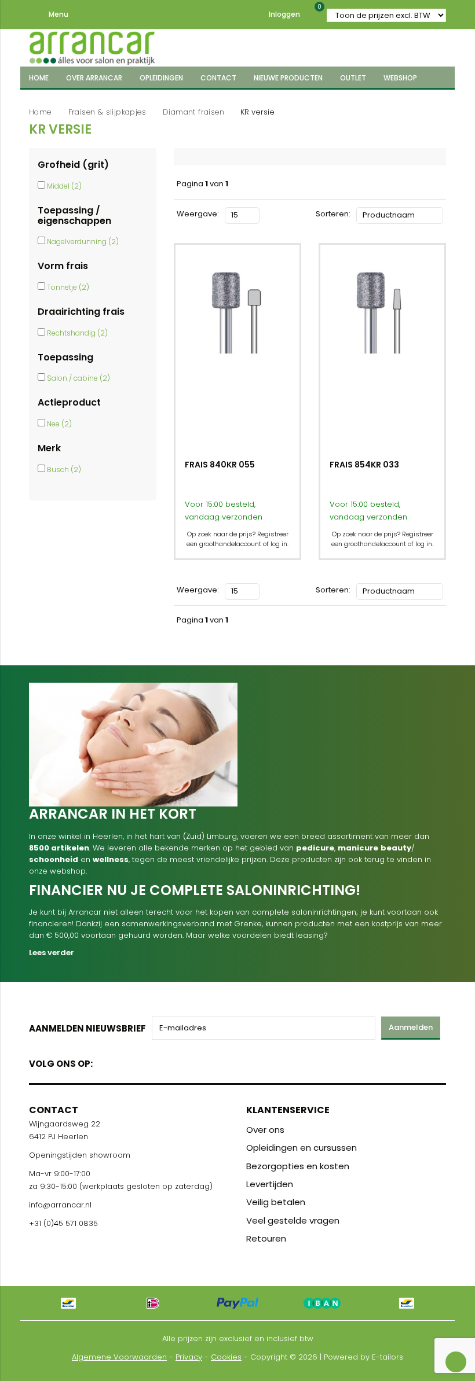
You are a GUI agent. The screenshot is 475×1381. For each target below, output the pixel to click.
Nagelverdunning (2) (83, 241)
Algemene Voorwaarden (119, 1356)
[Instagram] (146, 1061)
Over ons (265, 1130)
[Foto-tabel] (268, 213)
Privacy (189, 1356)
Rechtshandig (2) (77, 333)
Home (40, 111)
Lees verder (51, 952)
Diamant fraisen (193, 111)
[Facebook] (105, 1061)
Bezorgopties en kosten (297, 1166)
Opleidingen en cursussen (301, 1147)
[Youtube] (125, 1061)
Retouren (266, 1238)
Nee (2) (59, 424)
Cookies (226, 1356)
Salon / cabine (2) (78, 378)
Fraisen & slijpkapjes (107, 111)
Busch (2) (64, 469)
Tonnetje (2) (68, 287)
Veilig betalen (275, 1202)
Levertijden (269, 1184)
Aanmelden (411, 1027)
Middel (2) (64, 186)
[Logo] (92, 46)
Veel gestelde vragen (292, 1220)
